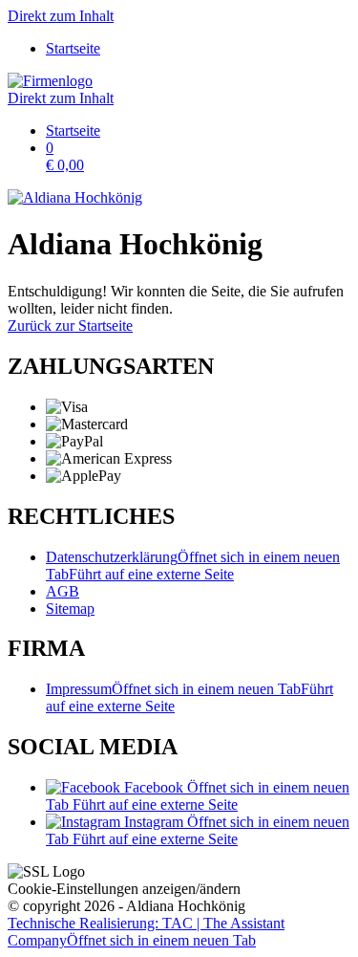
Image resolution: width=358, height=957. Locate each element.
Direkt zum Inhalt (61, 16)
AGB (62, 591)
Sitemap (70, 608)
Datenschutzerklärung (193, 565)
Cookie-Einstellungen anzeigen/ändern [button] (124, 889)
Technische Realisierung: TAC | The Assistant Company (146, 931)
